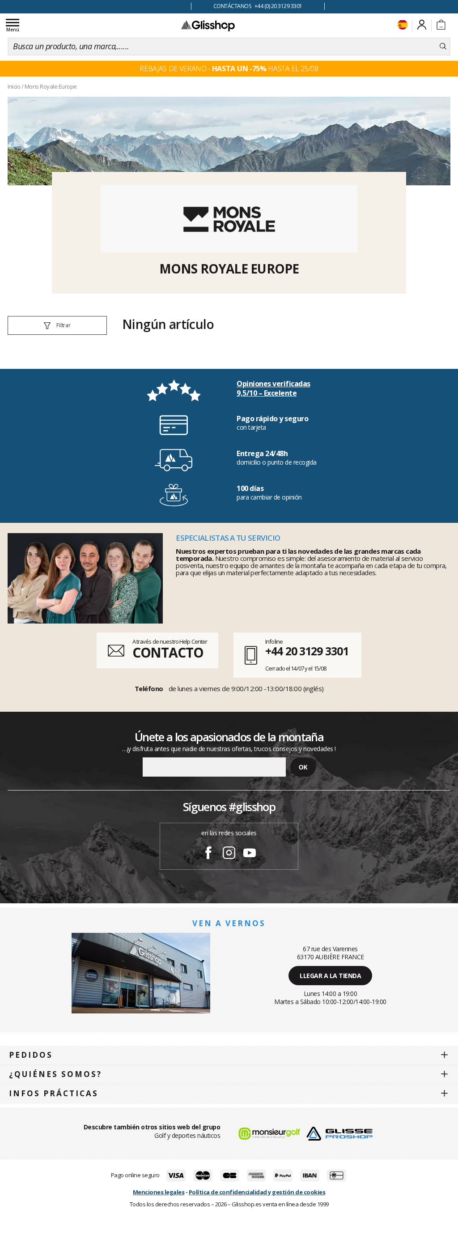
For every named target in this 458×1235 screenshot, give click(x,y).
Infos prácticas (53, 1093)
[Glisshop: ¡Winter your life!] (208, 25)
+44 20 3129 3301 (306, 650)
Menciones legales (159, 1192)
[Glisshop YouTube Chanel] (249, 854)
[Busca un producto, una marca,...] (443, 46)
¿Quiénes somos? (55, 1074)
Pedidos (31, 1055)
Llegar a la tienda (330, 975)
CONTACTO (168, 652)
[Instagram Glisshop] (229, 854)
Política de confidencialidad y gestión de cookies (257, 1192)
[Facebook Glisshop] (208, 854)
